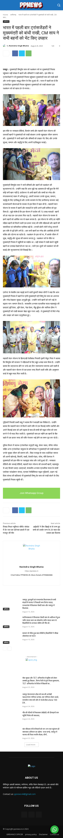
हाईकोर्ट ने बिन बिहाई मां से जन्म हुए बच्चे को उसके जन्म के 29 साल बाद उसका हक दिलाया (46, 529)
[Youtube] (37, 580)
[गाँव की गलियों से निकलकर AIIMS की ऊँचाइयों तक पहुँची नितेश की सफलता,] (11, 717)
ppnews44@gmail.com (25, 794)
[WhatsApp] (29, 53)
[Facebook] (15, 53)
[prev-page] (5, 649)
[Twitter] (22, 53)
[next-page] (9, 649)
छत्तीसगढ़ (13, 14)
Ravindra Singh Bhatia (19, 46)
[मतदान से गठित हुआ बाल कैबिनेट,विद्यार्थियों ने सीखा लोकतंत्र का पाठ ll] (11, 638)
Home (5, 14)
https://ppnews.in (31, 571)
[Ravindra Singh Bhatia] (5, 45)
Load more (30, 744)
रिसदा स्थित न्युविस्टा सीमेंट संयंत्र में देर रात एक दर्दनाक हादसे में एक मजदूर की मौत (16, 529)
